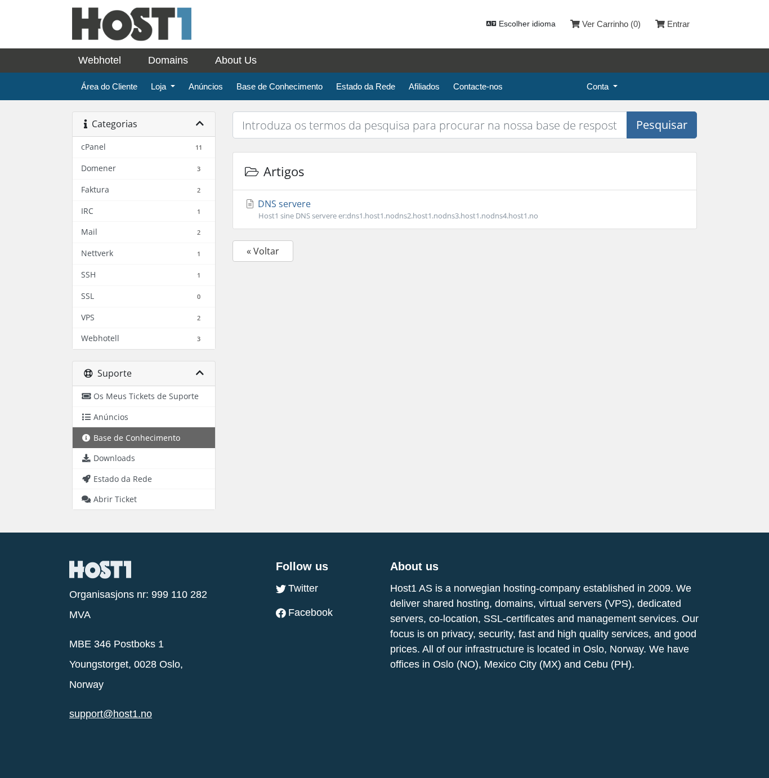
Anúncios (206, 86)
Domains (168, 60)
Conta (599, 86)
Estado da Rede (365, 86)
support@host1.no (110, 713)
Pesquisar (661, 124)
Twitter (303, 588)
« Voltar (263, 251)
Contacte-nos (478, 86)
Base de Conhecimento (279, 86)
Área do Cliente (109, 86)
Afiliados (424, 86)
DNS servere (397, 209)
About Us (236, 60)
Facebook (310, 612)
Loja (159, 86)
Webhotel (99, 60)
